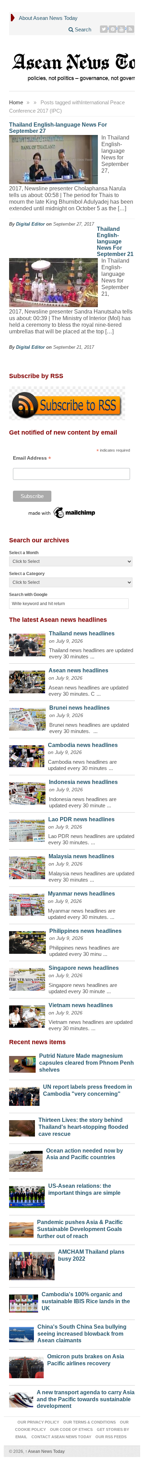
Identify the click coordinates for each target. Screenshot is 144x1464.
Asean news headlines (78, 670)
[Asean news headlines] (27, 680)
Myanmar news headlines (81, 894)
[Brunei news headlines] (27, 717)
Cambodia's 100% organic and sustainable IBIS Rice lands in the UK (86, 1301)
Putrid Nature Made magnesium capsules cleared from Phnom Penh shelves (86, 1063)
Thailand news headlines (82, 633)
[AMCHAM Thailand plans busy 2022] (32, 1264)
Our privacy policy (38, 1422)
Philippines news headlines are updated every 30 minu (84, 951)
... (92, 656)
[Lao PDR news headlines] (27, 829)
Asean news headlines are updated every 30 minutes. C (88, 691)
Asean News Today (45, 1451)
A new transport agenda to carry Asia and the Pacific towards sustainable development (86, 1399)
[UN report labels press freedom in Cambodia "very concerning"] (24, 1095)
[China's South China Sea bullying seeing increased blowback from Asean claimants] (21, 1332)
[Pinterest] (112, 29)
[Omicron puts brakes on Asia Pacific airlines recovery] (26, 1365)
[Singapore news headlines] (27, 977)
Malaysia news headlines (81, 856)
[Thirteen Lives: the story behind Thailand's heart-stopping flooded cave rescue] (22, 1126)
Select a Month (23, 553)
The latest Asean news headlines (58, 619)
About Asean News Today (48, 18)
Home (16, 102)
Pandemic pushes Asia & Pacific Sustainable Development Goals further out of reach (80, 1229)
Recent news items (37, 1042)
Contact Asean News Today (61, 1437)
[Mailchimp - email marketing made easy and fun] (62, 512)
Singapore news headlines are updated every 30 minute (83, 988)
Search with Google (28, 595)
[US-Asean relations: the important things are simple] (27, 1195)
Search (82, 29)
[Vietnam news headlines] (27, 1015)
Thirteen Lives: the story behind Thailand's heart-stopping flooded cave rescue (83, 1127)
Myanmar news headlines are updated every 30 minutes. (81, 914)
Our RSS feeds (111, 1437)
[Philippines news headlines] (27, 941)
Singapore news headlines (84, 968)
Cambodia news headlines (83, 745)
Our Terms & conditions (89, 1422)
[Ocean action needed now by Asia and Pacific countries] (26, 1159)
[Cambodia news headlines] (26, 754)
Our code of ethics (71, 1429)
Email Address (32, 458)
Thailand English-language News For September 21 (115, 241)
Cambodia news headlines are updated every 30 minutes (82, 765)
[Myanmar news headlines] (26, 903)
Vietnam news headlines (81, 1005)
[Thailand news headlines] (27, 643)
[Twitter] (104, 29)
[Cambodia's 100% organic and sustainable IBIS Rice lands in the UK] (23, 1302)
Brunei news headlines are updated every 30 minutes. (89, 728)
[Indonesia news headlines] (27, 792)
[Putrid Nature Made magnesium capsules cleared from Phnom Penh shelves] (22, 1062)
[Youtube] (121, 29)
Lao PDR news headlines (81, 819)
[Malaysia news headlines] (27, 866)
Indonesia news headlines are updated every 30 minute (82, 802)
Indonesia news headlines (83, 782)
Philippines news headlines (85, 931)
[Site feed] (130, 29)
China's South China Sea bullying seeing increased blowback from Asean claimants (82, 1334)
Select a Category (27, 574)
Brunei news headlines (79, 708)
